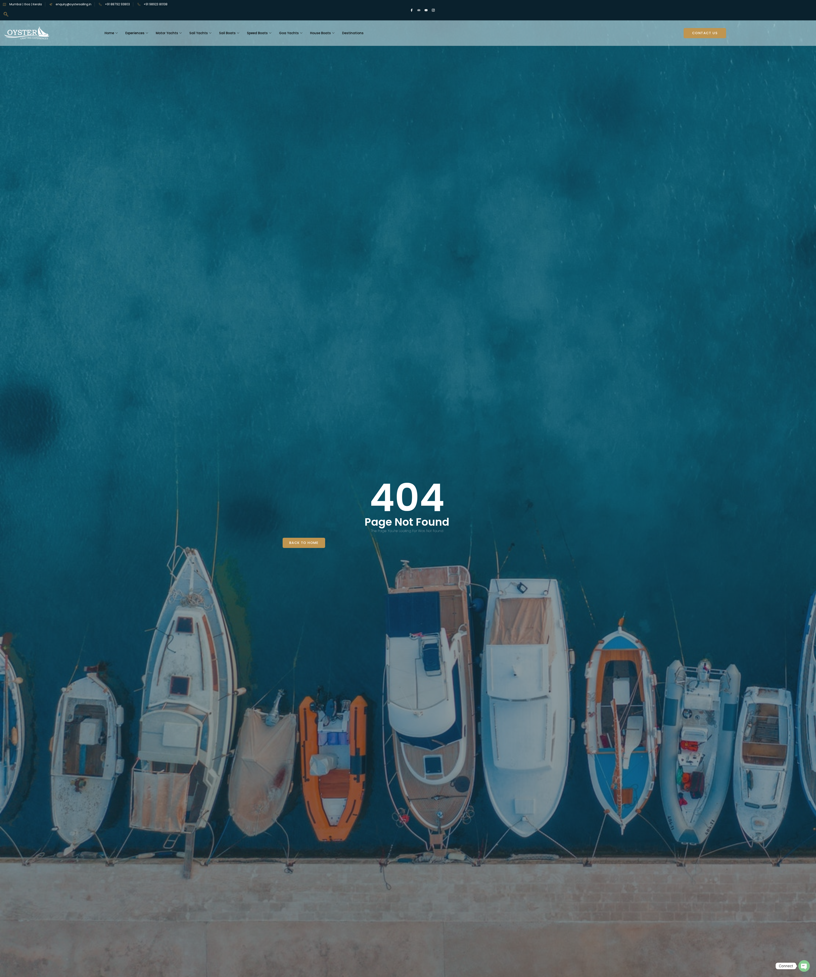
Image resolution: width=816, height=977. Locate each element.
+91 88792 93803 (117, 4)
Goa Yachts (289, 33)
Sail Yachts (198, 33)
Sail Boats (227, 33)
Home (109, 33)
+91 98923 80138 (155, 4)
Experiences (134, 33)
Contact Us (705, 33)
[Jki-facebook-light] (411, 10)
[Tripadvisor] (418, 10)
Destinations (353, 33)
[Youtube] (426, 10)
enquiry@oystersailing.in (73, 4)
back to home (304, 542)
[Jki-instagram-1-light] (433, 10)
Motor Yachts (167, 33)
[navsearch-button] (5, 14)
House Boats (320, 33)
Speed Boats (257, 33)
